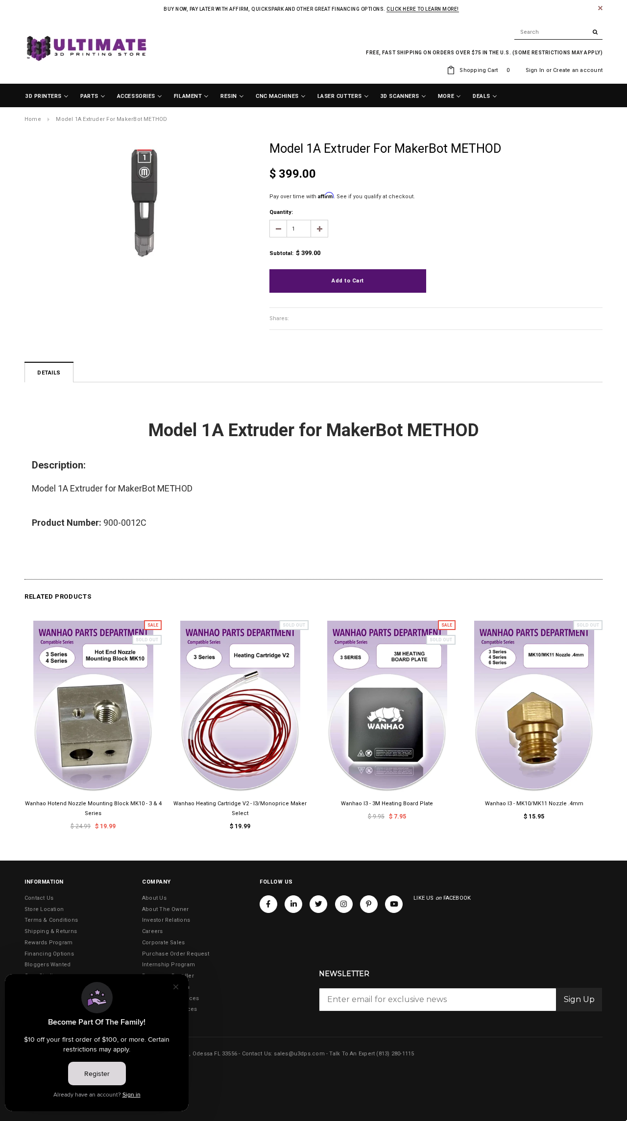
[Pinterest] (369, 904)
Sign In (535, 70)
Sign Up (579, 999)
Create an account (578, 70)
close (600, 8)
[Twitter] (318, 904)
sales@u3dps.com (299, 1054)
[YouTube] (394, 904)
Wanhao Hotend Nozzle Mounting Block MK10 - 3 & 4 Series (93, 808)
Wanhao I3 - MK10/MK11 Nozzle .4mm (534, 803)
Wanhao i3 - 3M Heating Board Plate (387, 803)
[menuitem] (47, 96)
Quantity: (281, 212)
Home (32, 119)
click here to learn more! (422, 9)
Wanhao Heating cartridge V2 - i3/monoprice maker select (240, 808)
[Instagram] (344, 904)
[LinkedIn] (293, 904)
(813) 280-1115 (395, 1054)
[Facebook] (268, 904)
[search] (558, 32)
